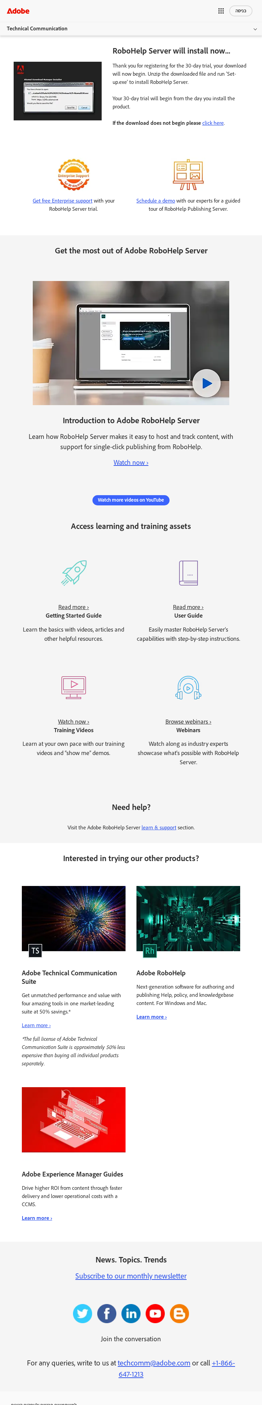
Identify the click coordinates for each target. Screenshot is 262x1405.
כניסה (240, 11)
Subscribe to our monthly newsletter (131, 1276)
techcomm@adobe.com (154, 1363)
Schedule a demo (155, 201)
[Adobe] (18, 10)
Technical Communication (37, 29)
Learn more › (36, 1025)
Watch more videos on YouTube (131, 500)
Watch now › (131, 463)
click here (213, 123)
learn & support (159, 828)
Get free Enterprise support (62, 201)
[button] (221, 10)
